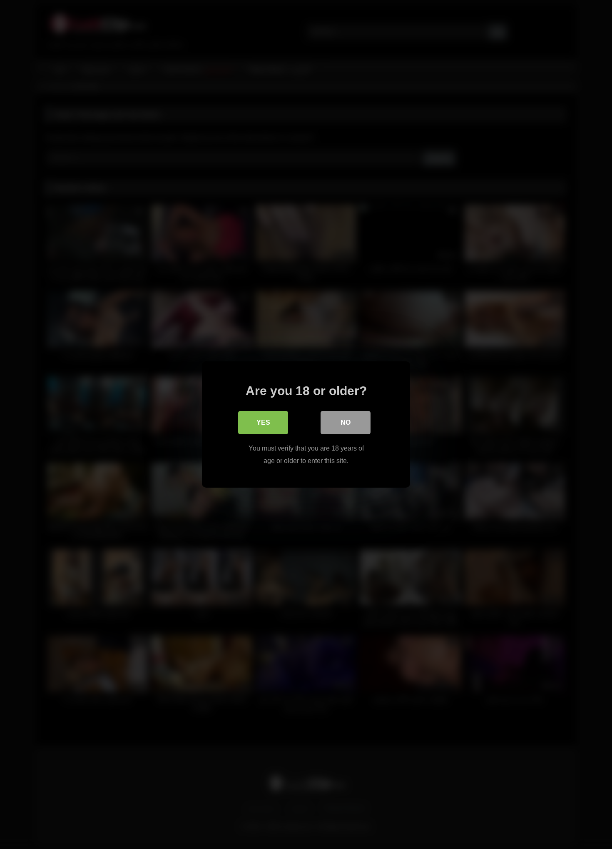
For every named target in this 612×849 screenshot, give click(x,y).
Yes (263, 422)
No (346, 422)
